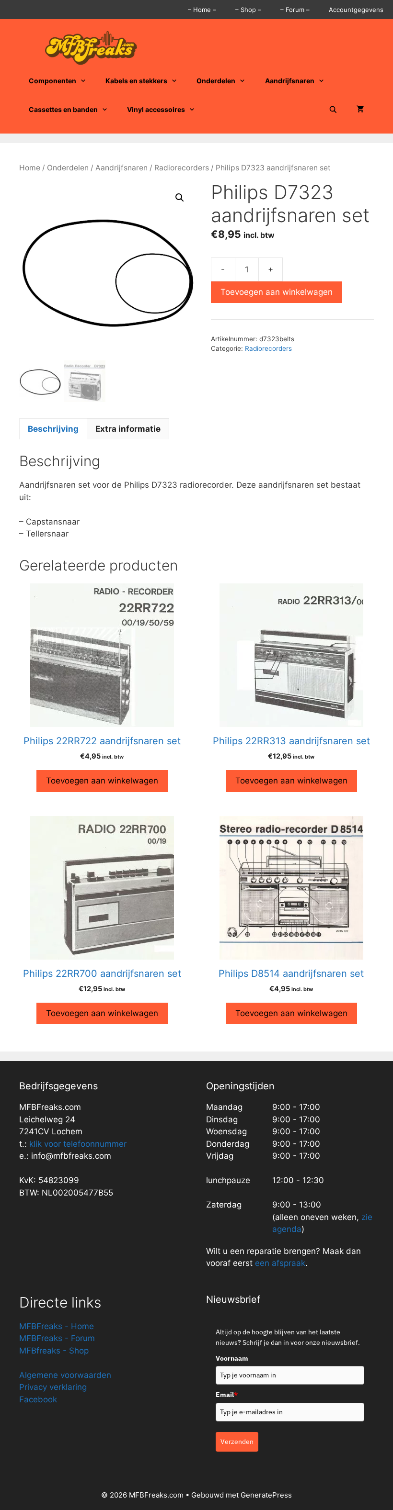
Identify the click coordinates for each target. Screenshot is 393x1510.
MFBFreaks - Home (56, 1326)
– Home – (202, 9)
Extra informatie (128, 429)
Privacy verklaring (53, 1387)
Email (227, 1394)
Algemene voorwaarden (65, 1375)
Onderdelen (215, 81)
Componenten (52, 81)
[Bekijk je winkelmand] (360, 109)
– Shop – (248, 9)
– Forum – (295, 9)
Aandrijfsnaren (289, 81)
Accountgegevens (356, 9)
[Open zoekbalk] (333, 109)
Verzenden (237, 1441)
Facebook (38, 1399)
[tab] (53, 428)
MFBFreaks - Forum (57, 1338)
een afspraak (279, 1263)
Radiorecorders (181, 167)
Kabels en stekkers (136, 81)
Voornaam (232, 1358)
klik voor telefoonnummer (78, 1144)
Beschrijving (53, 429)
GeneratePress (266, 1494)
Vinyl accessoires (156, 109)
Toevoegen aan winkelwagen (276, 292)
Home (29, 167)
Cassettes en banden (63, 109)
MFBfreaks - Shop (54, 1350)
